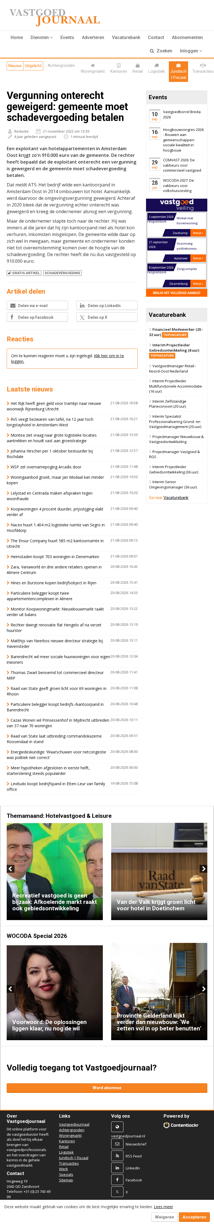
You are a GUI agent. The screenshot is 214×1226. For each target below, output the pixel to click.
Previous (10, 869)
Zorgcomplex (187, 269)
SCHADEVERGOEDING (62, 273)
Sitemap (66, 1180)
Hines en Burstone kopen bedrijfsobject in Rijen (53, 582)
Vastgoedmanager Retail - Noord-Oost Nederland (172, 368)
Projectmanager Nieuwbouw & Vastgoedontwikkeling (176, 439)
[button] (42, 37)
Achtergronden (71, 1129)
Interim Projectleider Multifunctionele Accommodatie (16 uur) (175, 386)
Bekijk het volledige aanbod (176, 293)
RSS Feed (134, 1156)
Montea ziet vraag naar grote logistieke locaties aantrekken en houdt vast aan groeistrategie (52, 437)
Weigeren (164, 1217)
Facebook (134, 1180)
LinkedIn (133, 1168)
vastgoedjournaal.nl (128, 1136)
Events (67, 37)
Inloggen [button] (189, 50)
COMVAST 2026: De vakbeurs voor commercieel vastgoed (182, 165)
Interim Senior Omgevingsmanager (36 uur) (173, 484)
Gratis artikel (26, 273)
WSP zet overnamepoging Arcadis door (46, 467)
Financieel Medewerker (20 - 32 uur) (176, 332)
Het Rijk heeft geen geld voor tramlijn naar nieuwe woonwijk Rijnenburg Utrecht (54, 406)
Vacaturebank (126, 37)
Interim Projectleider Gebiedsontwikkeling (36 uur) (173, 469)
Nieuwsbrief (136, 1144)
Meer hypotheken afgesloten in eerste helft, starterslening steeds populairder (48, 770)
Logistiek (66, 1152)
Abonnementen (187, 37)
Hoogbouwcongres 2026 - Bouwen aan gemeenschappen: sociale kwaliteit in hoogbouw (183, 140)
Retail (64, 1146)
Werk (63, 1168)
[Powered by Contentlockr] (181, 1125)
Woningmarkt (70, 1135)
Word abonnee (107, 1087)
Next (203, 869)
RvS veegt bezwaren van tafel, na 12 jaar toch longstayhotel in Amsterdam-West (50, 422)
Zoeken (163, 50)
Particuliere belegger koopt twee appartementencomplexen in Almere (39, 595)
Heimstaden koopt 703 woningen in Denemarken (55, 556)
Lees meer (163, 1206)
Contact (156, 37)
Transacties (69, 1163)
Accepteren (194, 1217)
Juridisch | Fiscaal (73, 1157)
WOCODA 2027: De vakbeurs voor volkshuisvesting (178, 185)
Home (17, 37)
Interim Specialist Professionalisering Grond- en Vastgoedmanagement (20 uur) (175, 421)
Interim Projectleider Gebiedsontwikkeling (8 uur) (174, 350)
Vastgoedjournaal (74, 1124)
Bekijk (197, 233)
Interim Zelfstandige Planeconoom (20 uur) (167, 404)
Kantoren (67, 1141)
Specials (66, 1174)
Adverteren (93, 37)
